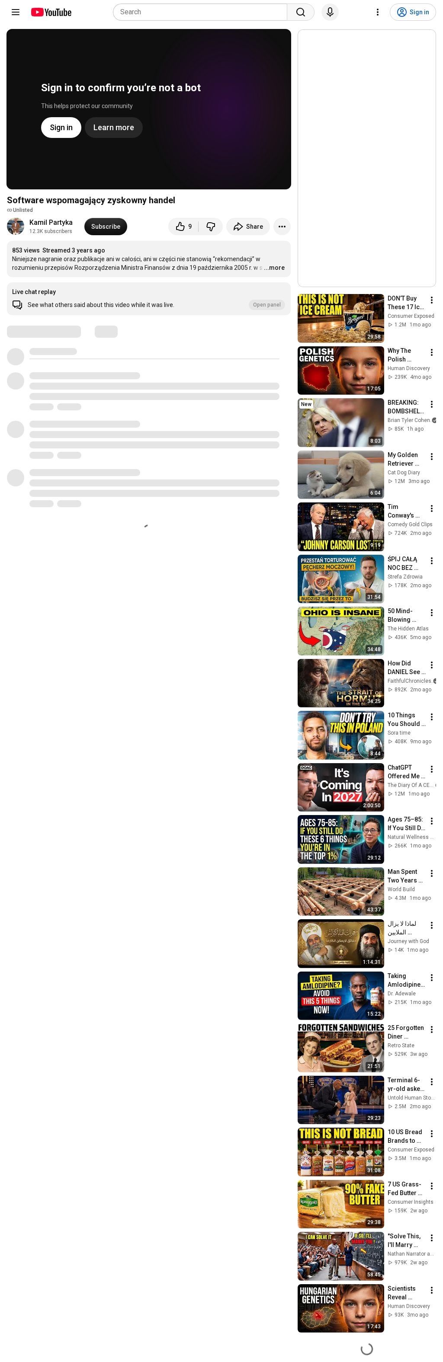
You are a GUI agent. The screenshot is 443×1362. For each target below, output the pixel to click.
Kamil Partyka (51, 222)
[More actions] (282, 226)
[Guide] (15, 12)
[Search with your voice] (330, 12)
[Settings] (377, 12)
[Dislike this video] (211, 226)
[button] (149, 298)
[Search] (301, 12)
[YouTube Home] (50, 12)
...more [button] (274, 267)
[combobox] (202, 12)
